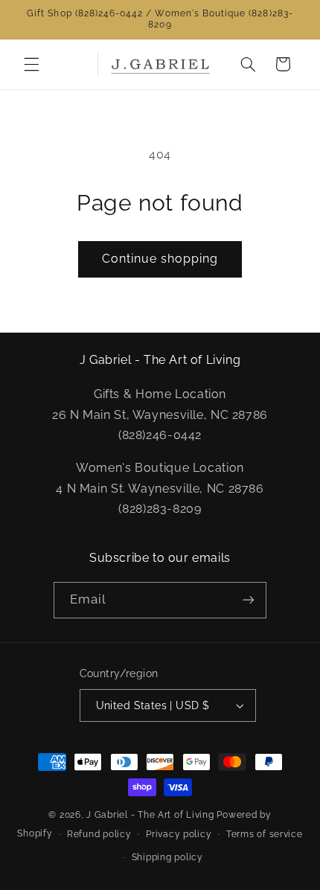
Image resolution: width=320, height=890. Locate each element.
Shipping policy (167, 857)
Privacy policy (178, 834)
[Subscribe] (248, 600)
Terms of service (264, 834)
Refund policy (99, 834)
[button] (31, 64)
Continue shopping (160, 259)
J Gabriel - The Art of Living (150, 815)
